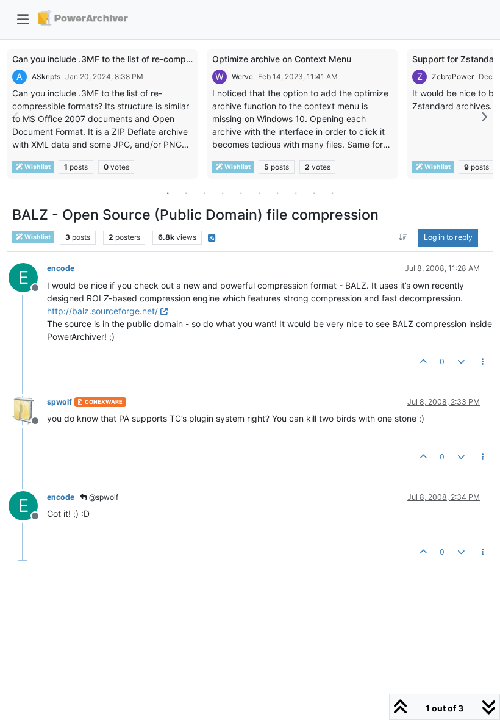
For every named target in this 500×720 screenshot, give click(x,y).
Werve (242, 76)
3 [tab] (204, 193)
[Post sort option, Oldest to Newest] (403, 237)
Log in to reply (448, 237)
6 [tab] (259, 193)
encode (60, 268)
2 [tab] (186, 193)
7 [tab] (277, 193)
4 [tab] (222, 193)
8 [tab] (296, 193)
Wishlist (37, 167)
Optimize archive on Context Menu (281, 59)
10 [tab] (332, 193)
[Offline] (28, 410)
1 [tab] (168, 193)
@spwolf (102, 497)
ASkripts (46, 76)
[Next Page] (483, 117)
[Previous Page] (16, 117)
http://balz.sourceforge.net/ (102, 311)
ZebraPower (453, 76)
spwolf (59, 401)
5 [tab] (241, 193)
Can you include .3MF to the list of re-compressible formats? (133, 59)
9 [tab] (314, 193)
